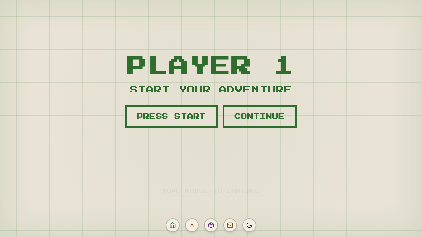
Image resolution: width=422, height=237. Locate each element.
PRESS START (171, 116)
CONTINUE (260, 116)
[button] (173, 225)
